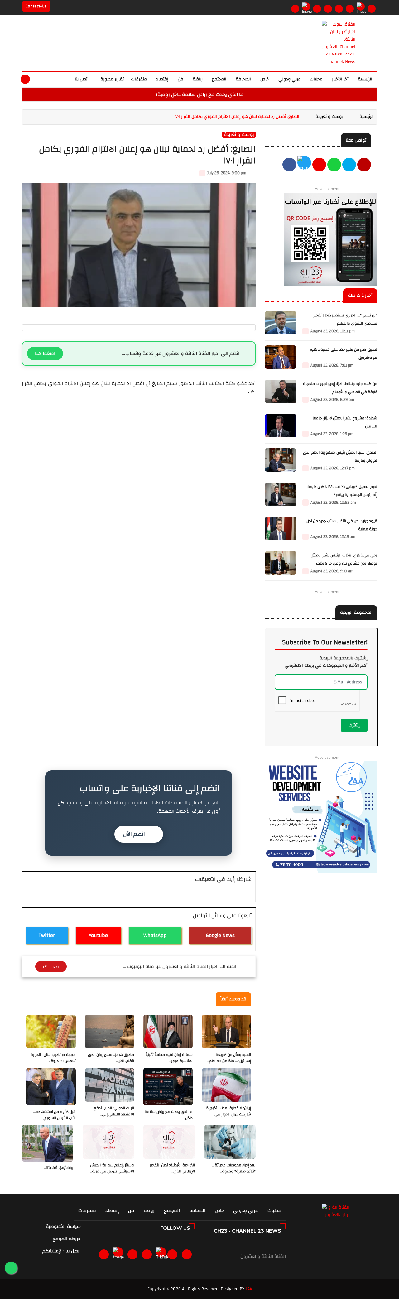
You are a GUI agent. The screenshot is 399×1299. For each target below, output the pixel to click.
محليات (316, 79)
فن (180, 79)
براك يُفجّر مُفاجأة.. (58, 1168)
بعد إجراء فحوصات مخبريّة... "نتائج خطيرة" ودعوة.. (234, 1168)
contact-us (36, 6)
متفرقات (139, 79)
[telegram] (350, 9)
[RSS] (372, 9)
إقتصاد (162, 79)
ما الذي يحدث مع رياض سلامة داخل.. (169, 1115)
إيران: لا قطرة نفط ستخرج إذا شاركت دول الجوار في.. (228, 1111)
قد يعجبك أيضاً (233, 999)
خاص (264, 79)
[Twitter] (306, 6)
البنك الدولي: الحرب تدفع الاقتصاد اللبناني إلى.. (114, 1111)
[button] (39, 78)
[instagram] (317, 9)
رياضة (198, 79)
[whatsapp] (52, 78)
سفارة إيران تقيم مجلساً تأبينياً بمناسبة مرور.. (169, 1058)
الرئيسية (365, 79)
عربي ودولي (289, 79)
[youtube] (364, 165)
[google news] (361, 6)
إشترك (354, 725)
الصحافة (243, 79)
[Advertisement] (139, 623)
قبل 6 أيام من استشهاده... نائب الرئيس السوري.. (54, 1115)
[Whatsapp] (339, 9)
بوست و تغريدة (329, 117)
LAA (249, 1289)
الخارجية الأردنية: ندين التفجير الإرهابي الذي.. (172, 1168)
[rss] (188, 1254)
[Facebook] (295, 9)
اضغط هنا (45, 353)
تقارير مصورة (111, 79)
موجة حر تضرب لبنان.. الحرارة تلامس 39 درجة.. (53, 1058)
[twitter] (304, 165)
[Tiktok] (162, 1254)
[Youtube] (328, 9)
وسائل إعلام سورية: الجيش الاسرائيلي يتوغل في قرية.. (112, 1168)
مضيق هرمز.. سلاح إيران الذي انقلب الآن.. (111, 1058)
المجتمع (219, 79)
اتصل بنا (82, 79)
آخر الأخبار (340, 79)
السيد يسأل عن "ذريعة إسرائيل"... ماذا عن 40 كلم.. (229, 1058)
